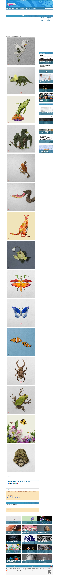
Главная (7, 8)
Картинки (42, 20)
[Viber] (13, 483)
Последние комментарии (32, 8)
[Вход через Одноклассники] (13, 497)
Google (24, 0)
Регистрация (13, 0)
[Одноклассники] (9, 483)
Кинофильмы (49, 19)
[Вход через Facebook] (10, 497)
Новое (27, 8)
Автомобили (48, 20)
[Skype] (15, 483)
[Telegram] (16, 483)
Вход (6, 0)
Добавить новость (22, 8)
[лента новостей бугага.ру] (52, 0)
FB (21, 0)
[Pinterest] (17, 483)
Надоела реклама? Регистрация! (14, 8)
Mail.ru (26, 0)
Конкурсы (42, 22)
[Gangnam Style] (49, 574)
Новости (42, 21)
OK (22, 0)
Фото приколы (43, 17)
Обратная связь (50, 0)
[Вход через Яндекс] (20, 497)
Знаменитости (43, 19)
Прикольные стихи (49, 21)
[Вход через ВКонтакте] (8, 497)
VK (20, 0)
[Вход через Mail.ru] (18, 497)
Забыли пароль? (9, 0)
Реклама (47, 0)
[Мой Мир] (11, 483)
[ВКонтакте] (8, 483)
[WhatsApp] (14, 483)
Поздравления (49, 22)
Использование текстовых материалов (11, 570)
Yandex (27, 0)
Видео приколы (49, 17)
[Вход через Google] (15, 497)
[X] (10, 483)
